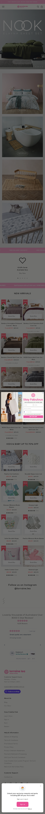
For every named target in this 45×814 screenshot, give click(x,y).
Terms (40, 420)
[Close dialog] (43, 392)
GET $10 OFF (33, 417)
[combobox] (25, 412)
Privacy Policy (38, 420)
